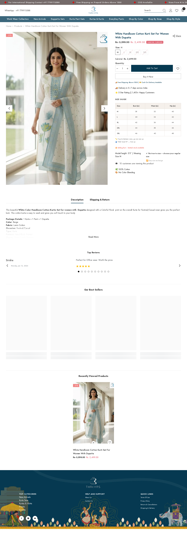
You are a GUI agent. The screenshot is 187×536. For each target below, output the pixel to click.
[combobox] (152, 10)
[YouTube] (35, 518)
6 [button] (95, 271)
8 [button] (102, 271)
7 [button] (98, 271)
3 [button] (85, 271)
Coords (22, 509)
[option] (57, 108)
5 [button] (92, 271)
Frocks (22, 506)
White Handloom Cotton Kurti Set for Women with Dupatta (91, 451)
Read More (93, 236)
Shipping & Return (100, 199)
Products (18, 26)
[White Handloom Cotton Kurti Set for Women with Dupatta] (93, 413)
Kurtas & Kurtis (25, 503)
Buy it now (148, 76)
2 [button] (82, 271)
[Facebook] (21, 518)
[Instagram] (28, 518)
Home (8, 26)
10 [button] (108, 271)
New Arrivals (25, 497)
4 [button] (88, 271)
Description (77, 199)
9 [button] (105, 271)
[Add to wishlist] (178, 68)
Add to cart (151, 68)
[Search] (155, 10)
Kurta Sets (23, 500)
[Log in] (170, 10)
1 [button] (78, 271)
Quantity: (119, 63)
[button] (9, 108)
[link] (26, 354)
